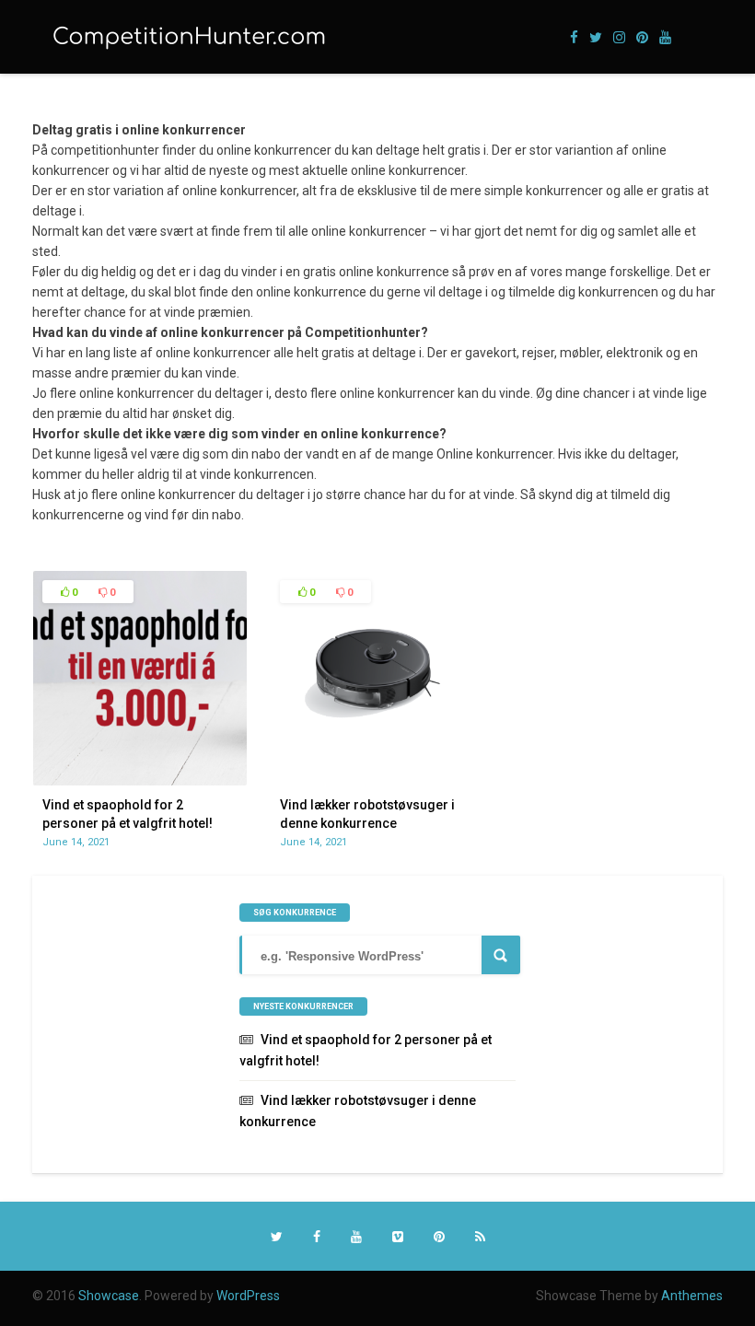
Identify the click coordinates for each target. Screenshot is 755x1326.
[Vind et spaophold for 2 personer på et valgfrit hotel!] (140, 781)
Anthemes (692, 1295)
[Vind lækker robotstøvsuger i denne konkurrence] (378, 781)
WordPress (248, 1295)
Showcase (108, 1295)
